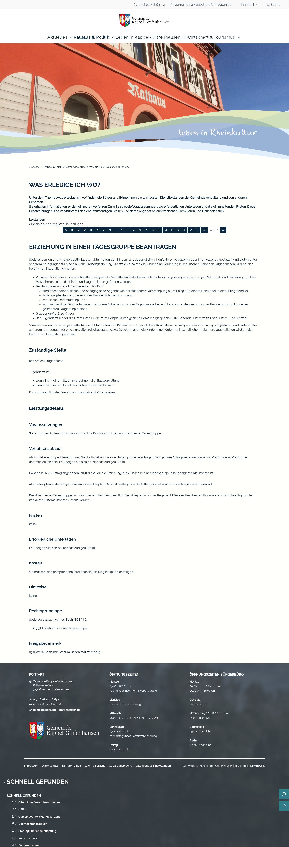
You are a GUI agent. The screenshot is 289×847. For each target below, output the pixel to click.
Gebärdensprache (120, 765)
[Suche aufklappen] (284, 794)
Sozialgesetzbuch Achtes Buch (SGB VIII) (57, 619)
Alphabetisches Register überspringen (56, 224)
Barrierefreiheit (71, 765)
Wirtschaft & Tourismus (211, 37)
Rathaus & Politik (91, 37)
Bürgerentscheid (29, 845)
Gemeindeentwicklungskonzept (39, 816)
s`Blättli (23, 809)
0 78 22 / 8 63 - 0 (152, 5)
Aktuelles (57, 37)
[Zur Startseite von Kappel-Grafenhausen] (144, 20)
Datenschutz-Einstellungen (153, 765)
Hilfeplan (98, 484)
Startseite (34, 166)
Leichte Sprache (95, 765)
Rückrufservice (28, 838)
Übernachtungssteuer (32, 823)
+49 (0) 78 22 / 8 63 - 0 (47, 699)
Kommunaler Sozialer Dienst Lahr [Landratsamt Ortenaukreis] (72, 392)
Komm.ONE (257, 765)
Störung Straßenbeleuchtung (37, 831)
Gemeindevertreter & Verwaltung (84, 166)
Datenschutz (50, 765)
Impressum (31, 765)
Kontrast (248, 5)
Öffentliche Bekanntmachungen (39, 802)
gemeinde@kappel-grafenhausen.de (203, 5)
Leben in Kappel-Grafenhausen (148, 37)
